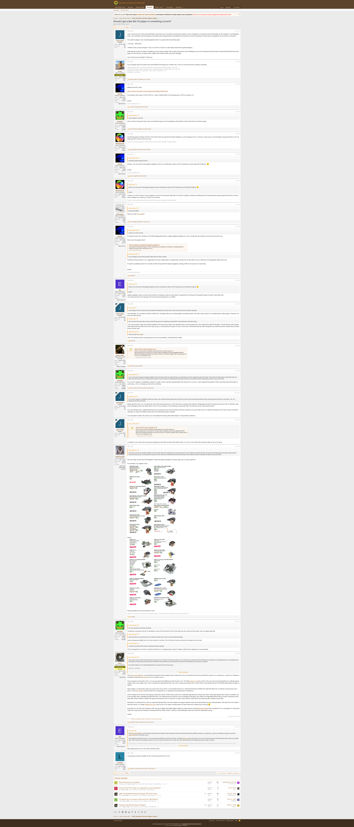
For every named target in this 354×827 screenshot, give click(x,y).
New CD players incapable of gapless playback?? (144, 245)
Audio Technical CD (147, 719)
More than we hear (157, 719)
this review (140, 214)
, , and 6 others (140, 129)
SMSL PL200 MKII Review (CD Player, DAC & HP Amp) (138, 794)
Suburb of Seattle (121, 366)
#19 (239, 727)
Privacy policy (230, 820)
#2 (239, 61)
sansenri (234, 806)
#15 (239, 420)
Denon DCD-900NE (136, 675)
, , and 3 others (140, 149)
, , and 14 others (140, 79)
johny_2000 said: (133, 423)
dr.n (120, 789)
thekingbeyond (123, 784)
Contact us (212, 820)
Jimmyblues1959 (232, 795)
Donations (169, 7)
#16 (239, 446)
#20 (239, 753)
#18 (239, 653)
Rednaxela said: (133, 331)
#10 (239, 280)
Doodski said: (132, 318)
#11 (239, 304)
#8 (239, 204)
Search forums (125, 10)
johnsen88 (118, 24)
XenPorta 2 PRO (170, 825)
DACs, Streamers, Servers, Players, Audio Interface (148, 784)
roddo (120, 801)
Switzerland (122, 677)
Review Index (140, 7)
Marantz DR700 (203, 708)
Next (127, 27)
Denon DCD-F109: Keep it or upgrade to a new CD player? (140, 788)
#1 (239, 31)
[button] (163, 7)
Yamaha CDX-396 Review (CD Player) (132, 805)
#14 (239, 393)
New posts (116, 10)
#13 (239, 370)
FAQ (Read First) (120, 7)
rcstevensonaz (232, 783)
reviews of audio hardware (146, 14)
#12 (239, 345)
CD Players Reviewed (135, 719)
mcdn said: (131, 307)
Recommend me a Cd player (129, 782)
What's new (158, 7)
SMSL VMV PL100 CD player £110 (145, 349)
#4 (239, 111)
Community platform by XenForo (167, 824)
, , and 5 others (139, 107)
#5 (239, 134)
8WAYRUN (185, 825)
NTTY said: (131, 730)
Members (179, 7)
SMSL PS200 (144, 677)
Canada (123, 129)
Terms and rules (220, 820)
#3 (239, 84)
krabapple (233, 801)
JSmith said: (132, 184)
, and (138, 176)
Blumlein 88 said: (133, 158)
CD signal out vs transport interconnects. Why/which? (138, 799)
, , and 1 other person (140, 222)
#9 (239, 226)
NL (124, 222)
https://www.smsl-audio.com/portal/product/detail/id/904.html (147, 91)
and (136, 366)
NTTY (234, 789)
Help (236, 820)
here (198, 14)
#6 (239, 154)
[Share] (236, 31)
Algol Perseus (121, 103)
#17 (239, 621)
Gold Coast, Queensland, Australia (122, 467)
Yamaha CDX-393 (150, 704)
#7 (239, 181)
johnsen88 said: (133, 115)
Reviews (130, 7)
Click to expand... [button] (183, 672)
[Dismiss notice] (239, 14)
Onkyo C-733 (194, 681)
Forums (149, 7)
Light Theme (118, 820)
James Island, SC (121, 300)
